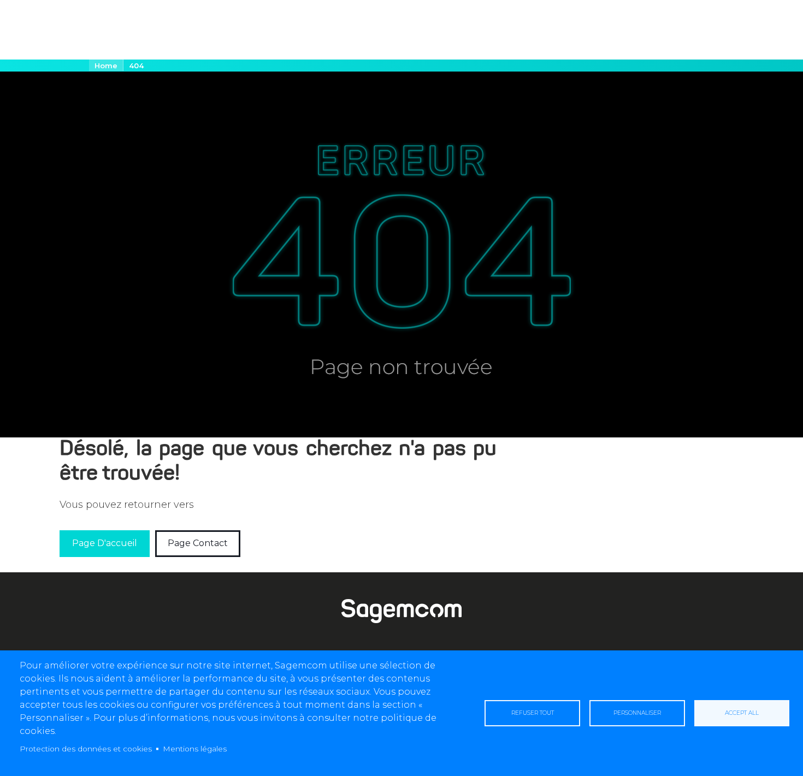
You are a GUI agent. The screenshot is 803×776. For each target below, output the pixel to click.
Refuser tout (532, 712)
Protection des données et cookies (86, 748)
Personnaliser (637, 712)
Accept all (742, 712)
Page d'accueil (104, 543)
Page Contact (198, 543)
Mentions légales (195, 748)
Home (106, 65)
